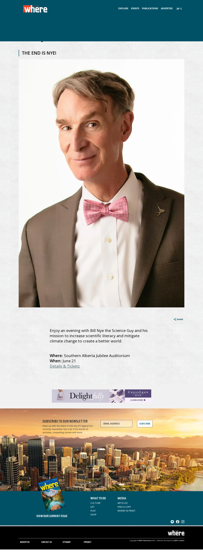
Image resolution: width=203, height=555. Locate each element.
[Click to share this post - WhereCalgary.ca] (178, 319)
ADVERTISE (25, 542)
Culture (95, 503)
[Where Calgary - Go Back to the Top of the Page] (171, 522)
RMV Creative (179, 540)
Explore (123, 8)
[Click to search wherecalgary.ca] (183, 7)
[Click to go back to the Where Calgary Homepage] (35, 8)
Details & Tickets (65, 366)
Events (135, 8)
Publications (150, 8)
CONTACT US (46, 542)
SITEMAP (67, 542)
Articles (123, 503)
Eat (92, 506)
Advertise (167, 8)
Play (93, 510)
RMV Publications (145, 540)
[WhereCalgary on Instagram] (182, 522)
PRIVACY (87, 542)
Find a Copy (124, 506)
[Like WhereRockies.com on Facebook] (177, 522)
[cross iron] (101, 401)
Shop (93, 514)
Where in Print (126, 510)
